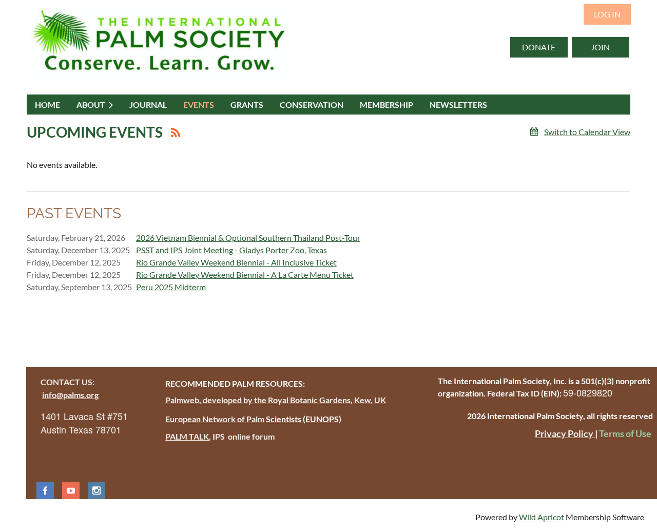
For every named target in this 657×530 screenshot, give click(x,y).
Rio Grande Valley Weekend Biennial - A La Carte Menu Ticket (245, 274)
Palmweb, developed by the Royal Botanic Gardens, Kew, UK (275, 400)
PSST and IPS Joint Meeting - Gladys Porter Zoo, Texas (231, 250)
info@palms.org (70, 395)
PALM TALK (187, 436)
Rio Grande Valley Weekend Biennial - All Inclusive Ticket (236, 262)
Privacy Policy (565, 433)
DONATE (538, 47)
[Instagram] (96, 490)
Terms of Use (625, 433)
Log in (607, 14)
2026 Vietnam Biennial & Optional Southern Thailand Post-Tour (248, 237)
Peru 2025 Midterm (171, 287)
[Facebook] (45, 490)
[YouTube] (71, 490)
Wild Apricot (541, 517)
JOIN (600, 47)
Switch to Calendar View (587, 132)
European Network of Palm (214, 419)
